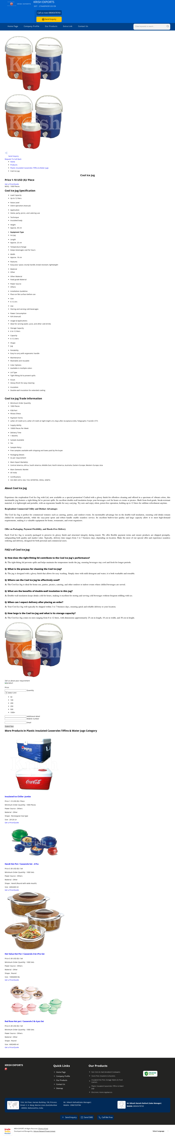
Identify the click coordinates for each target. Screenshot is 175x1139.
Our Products (51, 26)
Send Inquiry (50, 19)
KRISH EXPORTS (44, 3)
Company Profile (31, 26)
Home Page (13, 26)
